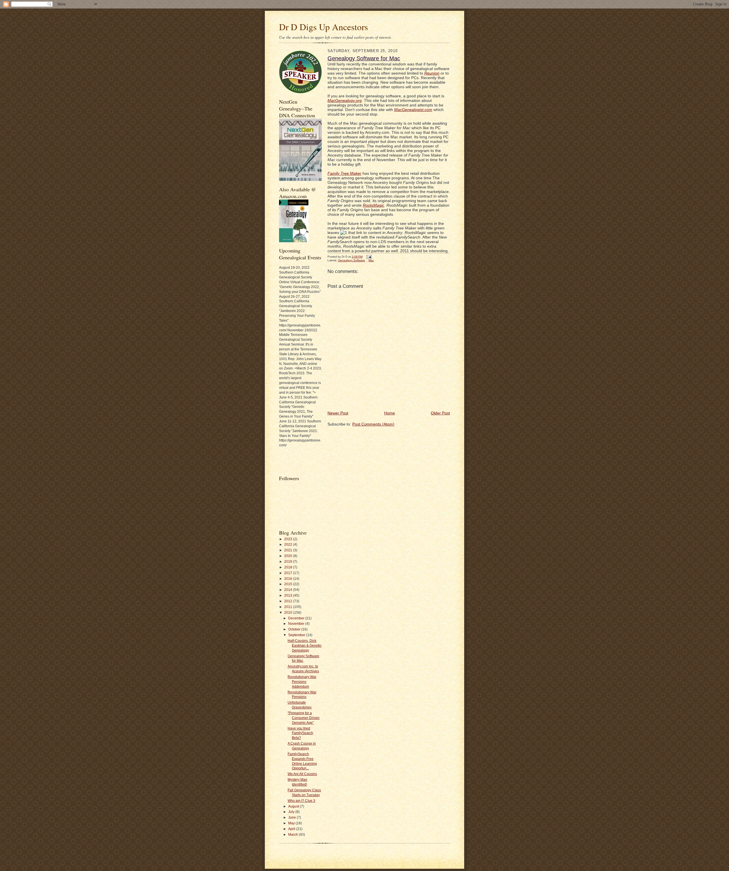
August (294, 806)
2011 (288, 607)
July (291, 812)
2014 (288, 590)
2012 (288, 601)
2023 (288, 539)
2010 (288, 613)
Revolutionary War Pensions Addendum (302, 682)
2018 (288, 567)
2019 (288, 562)
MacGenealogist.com (413, 109)
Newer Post (337, 413)
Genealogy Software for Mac (363, 58)
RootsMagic (373, 205)
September (297, 635)
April (292, 829)
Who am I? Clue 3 (301, 801)
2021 (288, 550)
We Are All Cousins (302, 774)
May (292, 823)
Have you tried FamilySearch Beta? (300, 733)
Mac (371, 260)
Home (389, 413)
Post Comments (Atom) (373, 424)
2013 (288, 595)
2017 (288, 573)
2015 (288, 584)
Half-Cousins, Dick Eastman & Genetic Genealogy (305, 645)
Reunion (431, 73)
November (296, 624)
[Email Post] (368, 256)
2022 (288, 545)
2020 (288, 556)
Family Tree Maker (344, 173)
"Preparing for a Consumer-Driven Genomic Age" (304, 718)
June (292, 817)
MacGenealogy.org (344, 100)
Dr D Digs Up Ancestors (323, 27)
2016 (288, 579)
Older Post (440, 413)
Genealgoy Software (351, 260)
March (293, 835)
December (296, 618)
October (294, 629)
